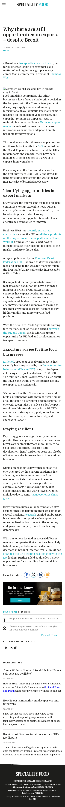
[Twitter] (6, 648)
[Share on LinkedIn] (40, 575)
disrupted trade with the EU (35, 63)
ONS (40, 146)
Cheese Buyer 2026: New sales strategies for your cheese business (33, 628)
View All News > (50, 635)
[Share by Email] (47, 575)
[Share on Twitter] (33, 575)
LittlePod (8, 361)
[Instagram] (15, 648)
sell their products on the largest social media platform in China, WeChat (32, 238)
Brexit (6, 50)
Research (30, 514)
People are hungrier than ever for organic (34, 618)
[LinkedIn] (11, 648)
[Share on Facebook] (27, 575)
